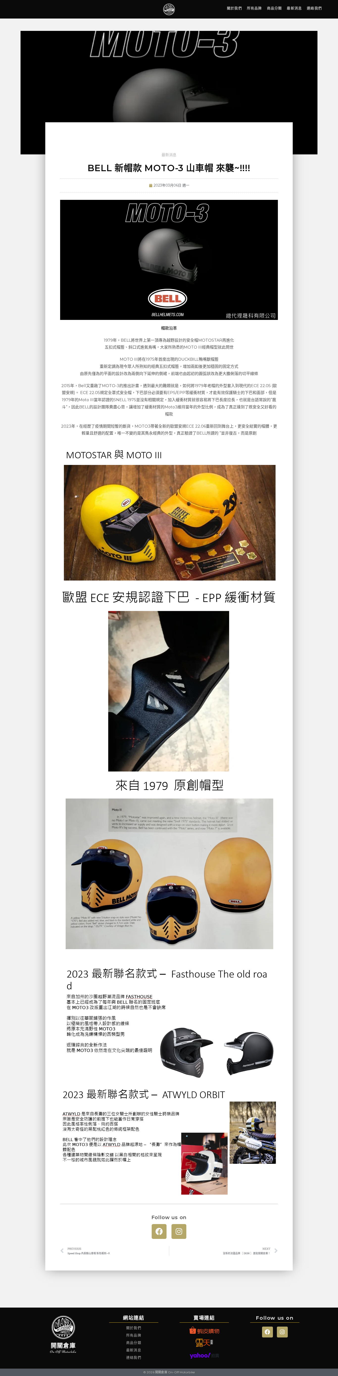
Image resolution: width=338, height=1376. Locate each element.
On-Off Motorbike (63, 1352)
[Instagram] (178, 1231)
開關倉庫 (63, 1345)
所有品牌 (254, 8)
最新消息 (294, 8)
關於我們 (234, 8)
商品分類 (274, 8)
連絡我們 (314, 8)
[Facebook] (159, 1231)
